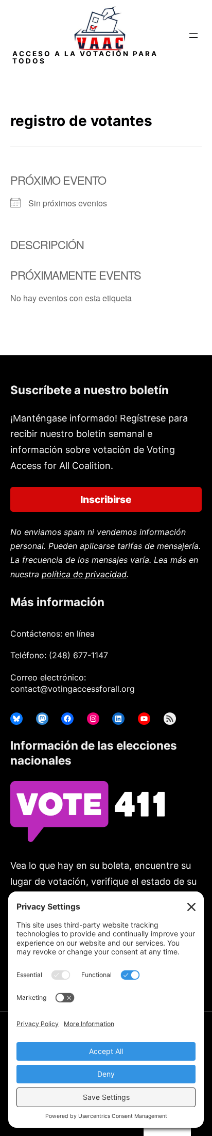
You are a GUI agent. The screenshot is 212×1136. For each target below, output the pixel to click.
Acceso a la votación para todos (85, 57)
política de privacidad (84, 574)
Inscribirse (106, 499)
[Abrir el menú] (193, 35)
